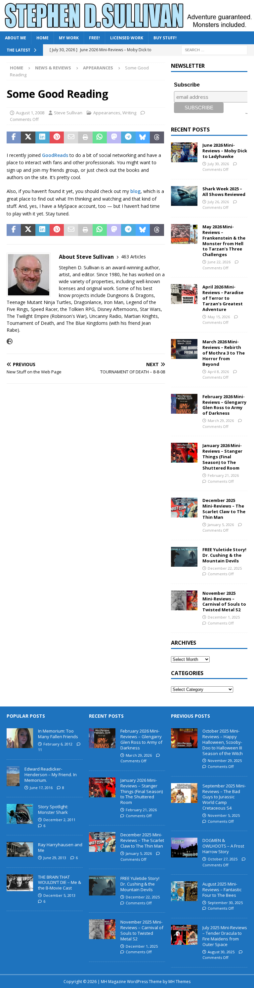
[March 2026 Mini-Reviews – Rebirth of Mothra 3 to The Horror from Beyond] (184, 349)
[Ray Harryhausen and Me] (20, 849)
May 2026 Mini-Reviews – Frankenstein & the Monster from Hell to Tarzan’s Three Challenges (223, 240)
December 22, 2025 (225, 568)
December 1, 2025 (224, 617)
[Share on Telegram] (128, 137)
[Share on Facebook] (14, 137)
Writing (129, 113)
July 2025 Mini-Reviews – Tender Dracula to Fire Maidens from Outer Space (224, 936)
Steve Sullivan (68, 113)
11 (40, 749)
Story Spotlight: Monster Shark (53, 809)
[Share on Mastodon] (114, 137)
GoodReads (55, 155)
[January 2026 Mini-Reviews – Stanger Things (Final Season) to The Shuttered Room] (184, 453)
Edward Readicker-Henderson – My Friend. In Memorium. (50, 774)
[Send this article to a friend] (71, 137)
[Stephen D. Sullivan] (127, 27)
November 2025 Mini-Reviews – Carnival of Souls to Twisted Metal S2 (224, 601)
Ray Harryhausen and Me (60, 847)
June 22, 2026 (219, 261)
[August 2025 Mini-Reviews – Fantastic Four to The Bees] (184, 891)
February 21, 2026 (223, 475)
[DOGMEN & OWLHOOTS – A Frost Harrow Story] (184, 847)
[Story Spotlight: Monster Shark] (20, 814)
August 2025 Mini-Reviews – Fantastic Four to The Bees (221, 889)
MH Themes (179, 981)
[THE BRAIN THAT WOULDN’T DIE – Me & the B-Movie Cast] (20, 882)
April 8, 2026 (218, 371)
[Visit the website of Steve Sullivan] (10, 341)
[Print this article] (85, 137)
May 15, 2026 (219, 316)
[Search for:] (214, 50)
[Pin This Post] (57, 137)
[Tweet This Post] (28, 137)
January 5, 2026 (221, 524)
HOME (42, 38)
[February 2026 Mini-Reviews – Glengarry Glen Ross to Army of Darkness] (184, 404)
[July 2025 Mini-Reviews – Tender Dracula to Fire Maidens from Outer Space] (184, 935)
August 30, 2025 (221, 951)
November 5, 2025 (224, 815)
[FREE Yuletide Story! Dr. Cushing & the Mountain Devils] (184, 557)
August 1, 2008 (30, 113)
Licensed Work (126, 38)
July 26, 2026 (218, 201)
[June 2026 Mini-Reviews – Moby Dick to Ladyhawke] (184, 152)
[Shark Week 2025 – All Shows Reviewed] (184, 196)
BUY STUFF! (165, 38)
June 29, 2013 (54, 857)
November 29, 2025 (225, 760)
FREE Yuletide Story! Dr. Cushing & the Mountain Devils (224, 555)
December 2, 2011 (59, 819)
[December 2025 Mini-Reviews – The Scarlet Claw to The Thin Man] (184, 507)
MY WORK (69, 38)
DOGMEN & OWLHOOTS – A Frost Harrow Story (223, 846)
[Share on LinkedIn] (42, 137)
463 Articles (133, 256)
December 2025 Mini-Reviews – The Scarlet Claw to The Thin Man (223, 508)
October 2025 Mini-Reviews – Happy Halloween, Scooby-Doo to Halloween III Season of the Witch (222, 742)
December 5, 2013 (59, 895)
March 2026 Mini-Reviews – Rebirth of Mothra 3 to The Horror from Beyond (223, 353)
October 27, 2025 (222, 858)
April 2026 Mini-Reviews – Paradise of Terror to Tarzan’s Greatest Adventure (222, 298)
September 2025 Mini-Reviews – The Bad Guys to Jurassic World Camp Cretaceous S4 (224, 797)
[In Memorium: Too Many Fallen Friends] (20, 738)
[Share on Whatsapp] (100, 137)
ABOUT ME (15, 38)
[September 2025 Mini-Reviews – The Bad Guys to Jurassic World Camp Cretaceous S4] (184, 793)
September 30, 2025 (225, 902)
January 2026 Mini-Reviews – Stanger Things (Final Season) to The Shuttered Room (222, 456)
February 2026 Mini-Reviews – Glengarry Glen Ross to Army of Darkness (224, 405)
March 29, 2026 (221, 420)
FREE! (94, 38)
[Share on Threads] (157, 137)
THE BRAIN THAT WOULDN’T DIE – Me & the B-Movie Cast (59, 882)
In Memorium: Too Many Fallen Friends (58, 734)
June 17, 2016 (41, 787)
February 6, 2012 (57, 743)
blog (135, 191)
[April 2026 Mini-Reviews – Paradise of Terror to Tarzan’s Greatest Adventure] (184, 294)
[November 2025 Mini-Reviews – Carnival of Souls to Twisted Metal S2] (184, 600)
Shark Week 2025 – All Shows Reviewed (223, 191)
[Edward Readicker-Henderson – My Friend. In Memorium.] (13, 776)
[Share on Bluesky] (143, 137)
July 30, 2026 (218, 163)
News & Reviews (53, 68)
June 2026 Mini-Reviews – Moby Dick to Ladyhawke (224, 150)
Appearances (106, 113)
